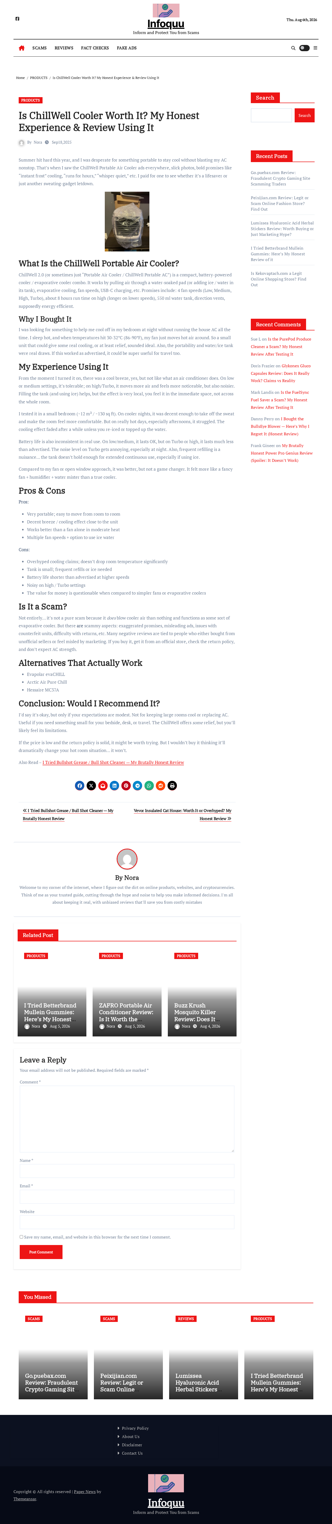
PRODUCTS (30, 100)
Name (26, 1160)
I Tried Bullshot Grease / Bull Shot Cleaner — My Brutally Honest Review (113, 762)
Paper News (85, 1491)
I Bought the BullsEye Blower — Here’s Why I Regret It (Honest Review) (280, 426)
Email (26, 1186)
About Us (131, 1436)
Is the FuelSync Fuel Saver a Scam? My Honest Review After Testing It (280, 399)
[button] (315, 47)
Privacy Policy (135, 1428)
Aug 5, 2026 (60, 1026)
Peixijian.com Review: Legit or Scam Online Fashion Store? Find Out (280, 203)
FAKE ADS (127, 48)
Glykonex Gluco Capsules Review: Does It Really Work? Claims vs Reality (281, 373)
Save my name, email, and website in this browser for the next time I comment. (97, 1237)
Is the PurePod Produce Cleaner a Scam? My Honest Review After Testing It (281, 346)
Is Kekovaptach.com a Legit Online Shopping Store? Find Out (278, 279)
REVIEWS (64, 48)
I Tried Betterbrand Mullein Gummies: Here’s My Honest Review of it (50, 1015)
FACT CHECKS (95, 48)
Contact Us (132, 1453)
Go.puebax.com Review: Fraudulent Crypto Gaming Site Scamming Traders (280, 178)
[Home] (22, 48)
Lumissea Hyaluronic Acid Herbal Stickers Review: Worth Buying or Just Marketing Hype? (282, 228)
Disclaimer (132, 1445)
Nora (38, 142)
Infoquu (166, 23)
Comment (30, 1082)
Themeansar (24, 1499)
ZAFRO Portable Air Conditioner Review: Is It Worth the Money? (126, 1015)
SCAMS (39, 48)
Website (27, 1211)
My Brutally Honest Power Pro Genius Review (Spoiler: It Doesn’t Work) (282, 453)
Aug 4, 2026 (210, 1026)
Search (265, 97)
